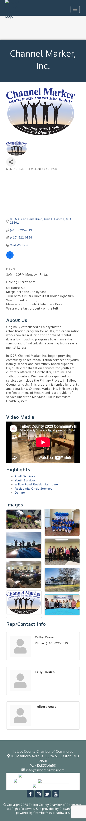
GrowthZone (68, 808)
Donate (20, 492)
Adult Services (25, 476)
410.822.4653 (45, 765)
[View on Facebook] (10, 257)
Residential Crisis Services (33, 488)
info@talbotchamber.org (45, 770)
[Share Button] (11, 162)
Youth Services (25, 480)
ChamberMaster (44, 812)
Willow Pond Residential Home (36, 484)
